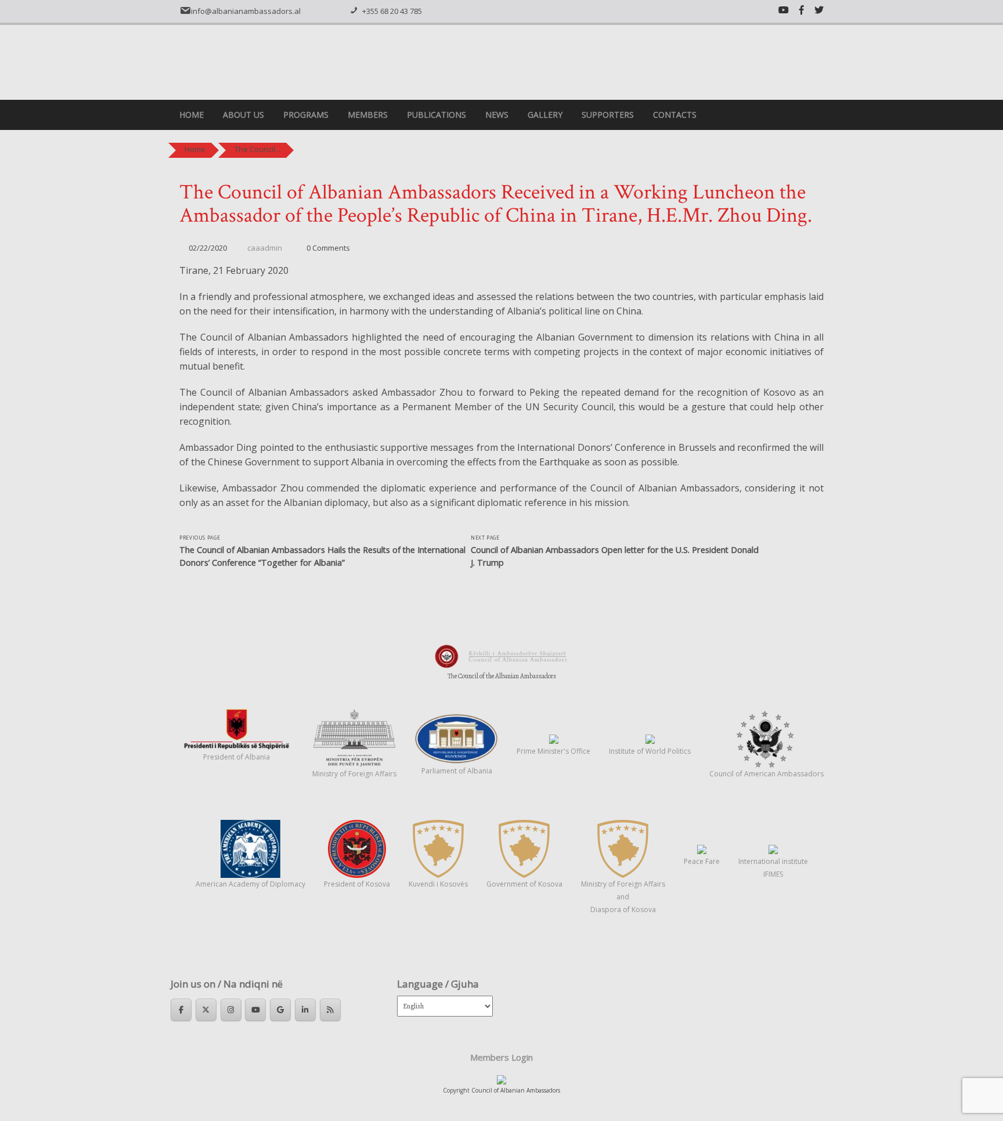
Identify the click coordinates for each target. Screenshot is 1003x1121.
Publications (436, 114)
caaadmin (264, 248)
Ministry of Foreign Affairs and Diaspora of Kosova (623, 896)
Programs (306, 114)
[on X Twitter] (206, 1010)
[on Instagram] (231, 1010)
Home (191, 114)
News (496, 114)
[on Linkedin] (305, 1010)
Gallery (545, 114)
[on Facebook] (181, 1010)
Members (368, 114)
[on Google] (280, 1010)
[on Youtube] (255, 1010)
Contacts (675, 114)
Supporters (608, 114)
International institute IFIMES (773, 867)
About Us (243, 114)
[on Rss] (330, 1010)
